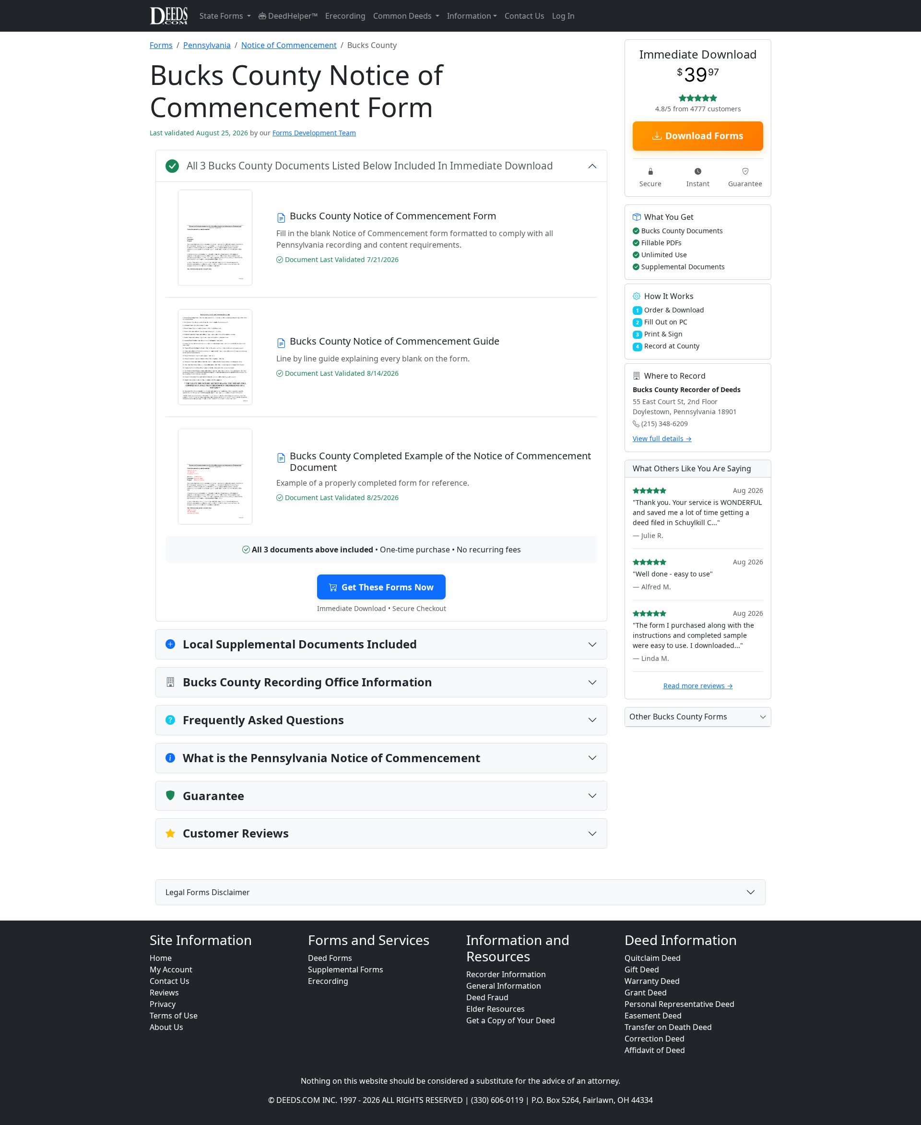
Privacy (163, 1004)
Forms (161, 45)
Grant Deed (646, 992)
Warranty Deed (652, 981)
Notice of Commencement (289, 45)
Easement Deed (653, 1015)
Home (161, 958)
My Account (171, 969)
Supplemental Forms (345, 969)
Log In (563, 16)
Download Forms (704, 135)
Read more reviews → (698, 685)
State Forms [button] (222, 16)
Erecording (345, 16)
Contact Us (524, 16)
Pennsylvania (207, 45)
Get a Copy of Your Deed (510, 1020)
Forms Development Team (314, 132)
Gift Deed (642, 969)
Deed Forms (330, 958)
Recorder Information (506, 974)
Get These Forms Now (388, 587)
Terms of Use (174, 1015)
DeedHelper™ (292, 16)
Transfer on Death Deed (668, 1027)
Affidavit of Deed (655, 1050)
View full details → (662, 438)
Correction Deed (655, 1038)
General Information (503, 986)
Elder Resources (495, 1009)
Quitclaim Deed (653, 958)
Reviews (164, 992)
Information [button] (469, 16)
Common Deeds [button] (403, 16)
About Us (166, 1027)
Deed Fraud (487, 997)
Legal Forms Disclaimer (207, 892)
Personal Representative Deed (679, 1004)
